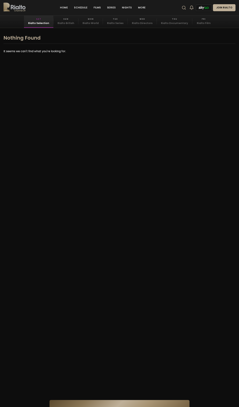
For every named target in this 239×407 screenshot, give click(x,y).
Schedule (80, 7)
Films (97, 7)
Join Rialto (224, 7)
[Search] (183, 7)
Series (111, 7)
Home (64, 7)
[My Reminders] (191, 7)
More (142, 7)
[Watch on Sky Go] (204, 8)
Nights (127, 7)
